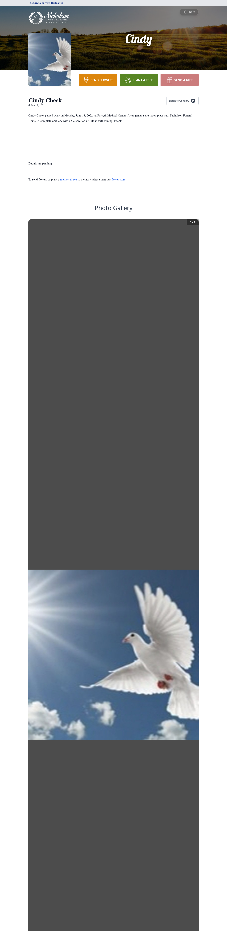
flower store (118, 179)
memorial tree (68, 179)
